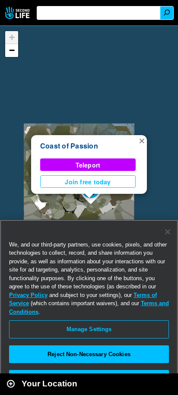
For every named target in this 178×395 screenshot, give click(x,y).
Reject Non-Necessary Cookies (89, 354)
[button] (142, 140)
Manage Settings (89, 329)
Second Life (18, 12)
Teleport (88, 165)
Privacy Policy (28, 295)
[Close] (167, 231)
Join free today (88, 181)
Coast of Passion (69, 146)
